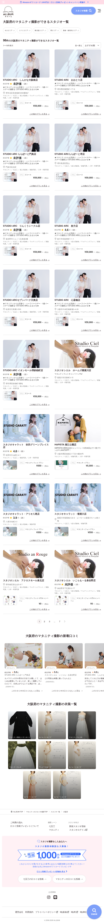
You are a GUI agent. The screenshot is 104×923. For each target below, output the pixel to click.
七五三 (52, 826)
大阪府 (65, 812)
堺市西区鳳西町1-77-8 (66, 89)
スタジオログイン (77, 830)
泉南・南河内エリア (70, 30)
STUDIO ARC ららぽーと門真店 (19, 154)
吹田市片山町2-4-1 (13, 455)
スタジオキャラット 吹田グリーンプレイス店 (26, 446)
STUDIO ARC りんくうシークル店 (21, 225)
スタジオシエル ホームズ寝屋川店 (73, 370)
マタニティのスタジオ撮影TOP (37, 812)
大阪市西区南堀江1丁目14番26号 (70, 453)
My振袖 (63, 911)
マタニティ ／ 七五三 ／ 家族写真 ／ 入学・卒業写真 (21, 458)
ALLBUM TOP (18, 812)
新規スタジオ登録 (77, 826)
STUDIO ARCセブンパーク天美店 (20, 300)
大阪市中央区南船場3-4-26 (68, 309)
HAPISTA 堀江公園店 (65, 444)
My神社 (83, 911)
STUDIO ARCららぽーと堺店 (70, 154)
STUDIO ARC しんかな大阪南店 (20, 79)
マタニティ (54, 830)
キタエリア (8, 30)
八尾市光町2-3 (11, 521)
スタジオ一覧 (55, 812)
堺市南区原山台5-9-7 (14, 584)
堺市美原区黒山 (63, 163)
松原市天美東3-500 (13, 309)
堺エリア (53, 30)
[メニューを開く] (99, 10)
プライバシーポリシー (45, 911)
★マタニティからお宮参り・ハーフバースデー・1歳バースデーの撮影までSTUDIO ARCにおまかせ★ (25, 88)
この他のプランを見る (38, 114)
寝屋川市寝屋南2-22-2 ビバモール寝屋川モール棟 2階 (78, 519)
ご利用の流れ (16, 822)
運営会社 (19, 911)
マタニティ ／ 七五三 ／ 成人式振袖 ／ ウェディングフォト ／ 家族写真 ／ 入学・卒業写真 (26, 96)
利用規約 (29, 911)
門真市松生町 (11, 167)
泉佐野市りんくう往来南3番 (17, 239)
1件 (25, 158)
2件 (25, 83)
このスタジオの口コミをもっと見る (25, 690)
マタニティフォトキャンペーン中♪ (68, 374)
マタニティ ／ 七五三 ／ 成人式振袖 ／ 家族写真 (19, 524)
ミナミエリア (23, 30)
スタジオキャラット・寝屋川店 (70, 513)
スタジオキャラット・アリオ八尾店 (21, 513)
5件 (74, 230)
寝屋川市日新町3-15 (65, 377)
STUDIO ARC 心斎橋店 (67, 300)
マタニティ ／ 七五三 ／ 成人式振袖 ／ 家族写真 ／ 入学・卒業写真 (26, 169)
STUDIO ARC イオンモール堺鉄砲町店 (23, 370)
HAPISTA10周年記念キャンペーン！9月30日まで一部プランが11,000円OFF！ (78, 449)
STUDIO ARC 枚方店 (66, 225)
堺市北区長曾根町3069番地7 (17, 93)
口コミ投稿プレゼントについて (24, 826)
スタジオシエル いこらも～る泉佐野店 (75, 580)
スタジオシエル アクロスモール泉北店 (23, 580)
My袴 (73, 911)
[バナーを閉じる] (3, 2)
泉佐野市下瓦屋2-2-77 (66, 588)
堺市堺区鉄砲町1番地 (14, 383)
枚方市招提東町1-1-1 (65, 239)
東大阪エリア (39, 30)
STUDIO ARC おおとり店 (68, 79)
